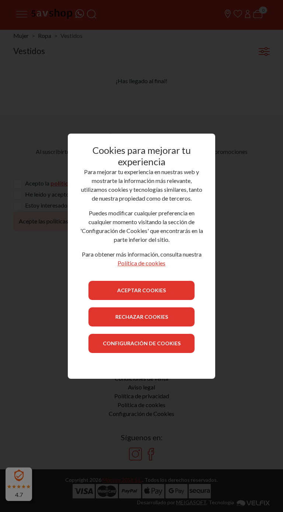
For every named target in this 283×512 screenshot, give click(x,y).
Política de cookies (141, 262)
